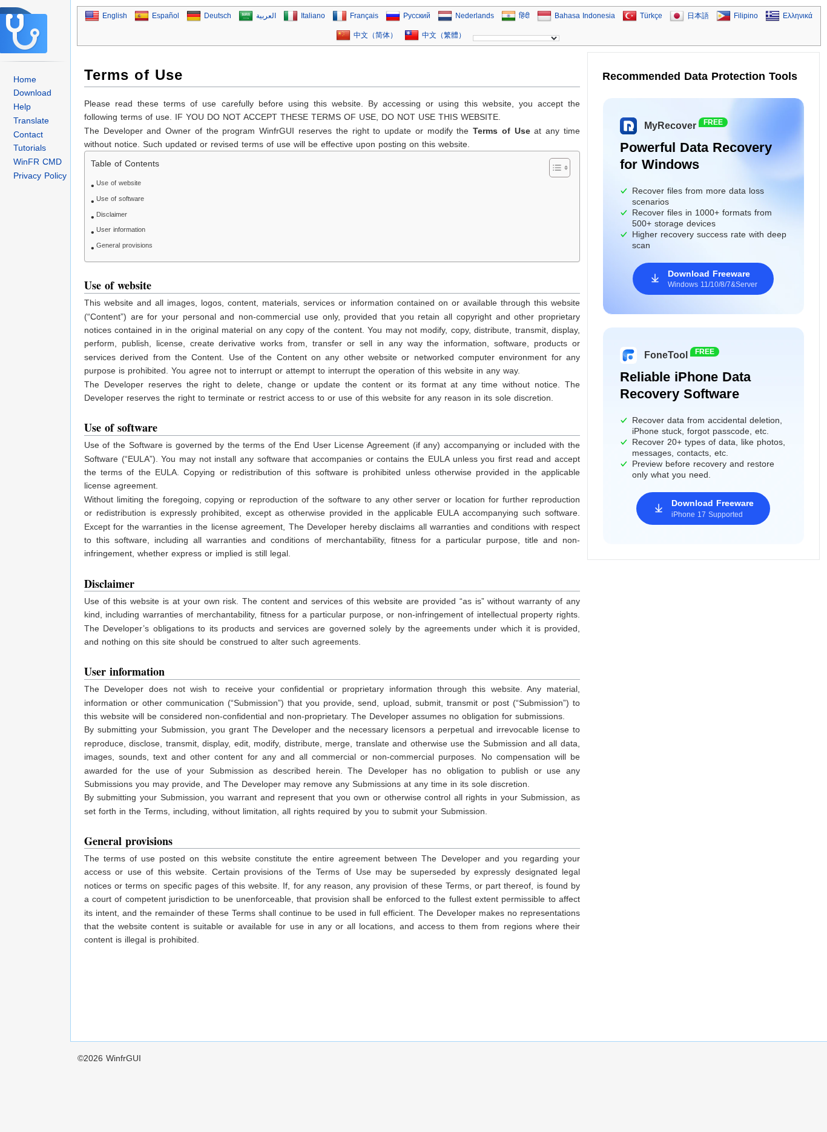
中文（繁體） (444, 35)
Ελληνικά (797, 16)
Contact (28, 134)
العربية (266, 16)
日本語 (698, 16)
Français (364, 16)
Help (22, 106)
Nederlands (474, 16)
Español (165, 16)
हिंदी (524, 16)
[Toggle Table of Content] (553, 167)
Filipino (746, 16)
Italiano (313, 16)
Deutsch (217, 16)
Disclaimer (111, 214)
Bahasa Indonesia (585, 16)
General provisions (124, 245)
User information (120, 229)
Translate (31, 120)
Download (32, 92)
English (114, 16)
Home (24, 79)
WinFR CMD (37, 161)
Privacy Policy (40, 175)
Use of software (120, 198)
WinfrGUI (123, 1058)
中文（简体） (375, 35)
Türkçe (651, 16)
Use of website (118, 182)
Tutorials (29, 148)
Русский (416, 16)
